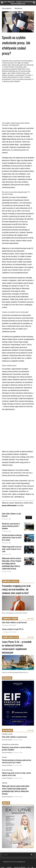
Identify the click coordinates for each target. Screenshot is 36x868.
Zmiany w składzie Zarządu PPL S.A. (13, 629)
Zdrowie (28, 539)
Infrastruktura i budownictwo (10, 744)
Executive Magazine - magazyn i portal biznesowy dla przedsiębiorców (18, 3)
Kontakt (9, 867)
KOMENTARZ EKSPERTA (10, 581)
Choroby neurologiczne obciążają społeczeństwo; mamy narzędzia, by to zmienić (12, 537)
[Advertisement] (18, 102)
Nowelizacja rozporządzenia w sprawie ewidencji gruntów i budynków (11, 526)
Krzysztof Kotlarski (7, 739)
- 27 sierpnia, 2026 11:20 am (9, 632)
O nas (2, 867)
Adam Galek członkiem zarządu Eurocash (14, 622)
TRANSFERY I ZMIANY (10, 618)
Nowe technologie (7, 770)
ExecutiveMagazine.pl (19, 861)
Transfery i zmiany (7, 734)
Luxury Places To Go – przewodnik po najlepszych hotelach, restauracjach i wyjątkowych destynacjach (17, 647)
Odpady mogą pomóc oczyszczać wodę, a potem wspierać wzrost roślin (12, 549)
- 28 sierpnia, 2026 (17, 739)
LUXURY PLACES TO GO (10, 637)
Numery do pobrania (19, 867)
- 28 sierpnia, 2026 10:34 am (9, 625)
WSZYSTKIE (31, 618)
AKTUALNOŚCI (7, 730)
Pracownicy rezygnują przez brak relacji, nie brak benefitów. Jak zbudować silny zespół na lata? (16, 589)
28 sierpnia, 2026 (6, 519)
